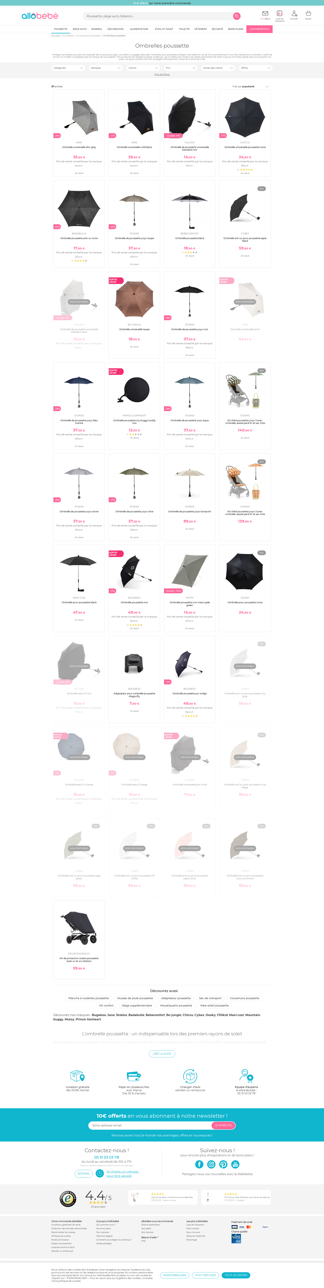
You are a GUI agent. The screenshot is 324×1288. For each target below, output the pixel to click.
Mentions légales (104, 1236)
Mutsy (69, 1019)
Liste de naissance (195, 1225)
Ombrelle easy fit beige (134, 784)
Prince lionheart (88, 1019)
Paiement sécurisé (241, 1222)
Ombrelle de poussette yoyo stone (79, 511)
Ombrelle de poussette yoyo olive (134, 511)
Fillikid (222, 1015)
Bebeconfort (155, 1015)
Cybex (199, 1015)
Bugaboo (99, 1015)
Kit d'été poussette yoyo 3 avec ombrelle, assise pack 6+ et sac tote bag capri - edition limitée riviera (245, 514)
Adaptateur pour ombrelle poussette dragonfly (134, 695)
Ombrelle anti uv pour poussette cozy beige (245, 786)
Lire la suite (162, 1053)
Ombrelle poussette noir (134, 602)
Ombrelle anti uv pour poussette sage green (79, 877)
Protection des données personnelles (69, 1228)
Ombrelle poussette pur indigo (189, 693)
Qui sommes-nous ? (106, 1225)
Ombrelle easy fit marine (79, 784)
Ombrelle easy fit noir (79, 693)
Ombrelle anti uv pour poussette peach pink (189, 877)
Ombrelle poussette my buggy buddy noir (134, 421)
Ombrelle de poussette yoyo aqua (190, 420)
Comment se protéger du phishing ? (114, 1240)
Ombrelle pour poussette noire (245, 602)
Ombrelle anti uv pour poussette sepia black (245, 239)
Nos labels (146, 1228)
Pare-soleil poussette (214, 1005)
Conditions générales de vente (65, 1225)
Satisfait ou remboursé (62, 1251)
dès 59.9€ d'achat (77, 1088)
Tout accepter (236, 1275)
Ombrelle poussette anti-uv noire (79, 238)
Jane (111, 1015)
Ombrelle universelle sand (245, 329)
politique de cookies (69, 1281)
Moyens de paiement (61, 1243)
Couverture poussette (244, 998)
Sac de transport (210, 998)
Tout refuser (205, 1275)
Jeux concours (193, 1232)
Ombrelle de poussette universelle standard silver (79, 330)
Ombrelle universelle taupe (134, 329)
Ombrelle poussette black (189, 238)
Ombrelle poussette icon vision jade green (190, 603)
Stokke (121, 1015)
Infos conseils (192, 1228)
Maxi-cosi (236, 1015)
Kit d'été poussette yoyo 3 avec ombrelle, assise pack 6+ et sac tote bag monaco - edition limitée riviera (245, 423)
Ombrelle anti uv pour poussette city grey (245, 695)
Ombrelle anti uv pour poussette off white (134, 877)
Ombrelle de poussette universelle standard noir (190, 148)
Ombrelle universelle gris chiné (189, 784)
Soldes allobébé (103, 1243)
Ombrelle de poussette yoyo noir (189, 329)
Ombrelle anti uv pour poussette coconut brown (245, 877)
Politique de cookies (61, 1236)
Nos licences (147, 1232)
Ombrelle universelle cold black (134, 147)
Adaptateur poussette (176, 998)
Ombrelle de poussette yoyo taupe (134, 238)
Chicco (188, 1015)
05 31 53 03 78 (246, 1093)
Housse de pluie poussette (135, 998)
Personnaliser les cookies (63, 1232)
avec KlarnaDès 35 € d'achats (134, 1090)
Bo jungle (173, 1015)
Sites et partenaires (150, 1225)
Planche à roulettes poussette (88, 998)
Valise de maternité (195, 1236)
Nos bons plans (103, 1228)
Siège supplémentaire (137, 1005)
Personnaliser (174, 1275)
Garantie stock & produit (63, 1247)
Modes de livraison (60, 1240)
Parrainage (191, 1240)
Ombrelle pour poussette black (79, 602)
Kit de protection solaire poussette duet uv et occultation (79, 959)
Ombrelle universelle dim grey (79, 147)
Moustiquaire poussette (176, 1005)
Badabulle (136, 1015)
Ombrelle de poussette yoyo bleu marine (79, 421)
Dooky (211, 1015)
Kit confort (106, 1005)
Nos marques (102, 1232)
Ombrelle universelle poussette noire (245, 147)
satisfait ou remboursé (190, 1088)
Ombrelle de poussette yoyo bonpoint (189, 511)
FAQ (143, 1241)
